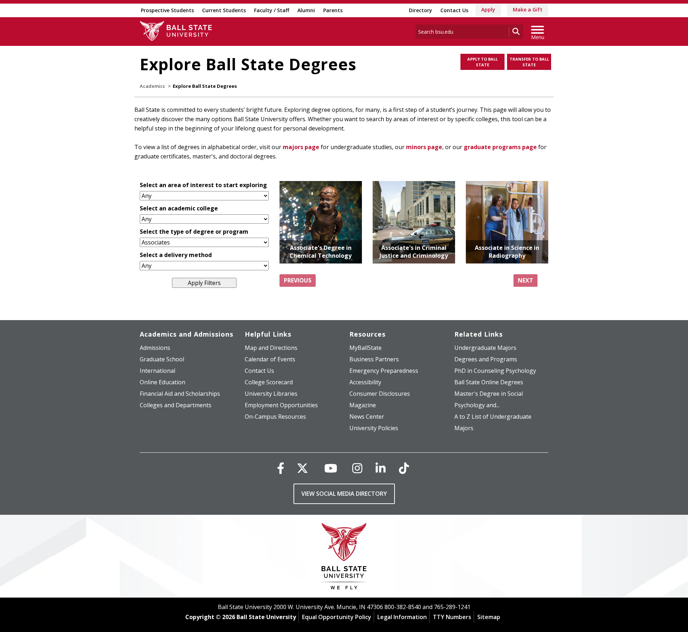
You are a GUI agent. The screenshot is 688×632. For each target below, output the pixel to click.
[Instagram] (357, 468)
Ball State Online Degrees (488, 382)
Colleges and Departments (175, 405)
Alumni (306, 10)
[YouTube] (330, 468)
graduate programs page (500, 147)
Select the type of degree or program (194, 232)
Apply (488, 9)
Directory (420, 10)
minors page (424, 147)
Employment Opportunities (281, 405)
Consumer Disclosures (379, 394)
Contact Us (454, 10)
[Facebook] (280, 468)
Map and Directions (271, 348)
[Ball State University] (344, 558)
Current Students (224, 10)
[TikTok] (404, 468)
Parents (333, 10)
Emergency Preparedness (383, 371)
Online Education (162, 382)
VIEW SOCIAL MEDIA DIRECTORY (344, 494)
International (157, 371)
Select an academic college (179, 208)
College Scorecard (269, 382)
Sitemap (488, 617)
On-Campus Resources (275, 416)
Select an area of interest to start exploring (203, 185)
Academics (152, 86)
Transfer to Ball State (529, 61)
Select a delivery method (176, 255)
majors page (301, 147)
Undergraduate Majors (485, 348)
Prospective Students (167, 10)
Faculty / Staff (271, 10)
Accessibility (365, 382)
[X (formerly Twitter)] (302, 468)
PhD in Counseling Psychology (495, 371)
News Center (366, 416)
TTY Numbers (452, 617)
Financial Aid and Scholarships (180, 394)
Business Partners (374, 359)
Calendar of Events (270, 359)
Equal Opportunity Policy (336, 617)
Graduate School (162, 359)
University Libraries (271, 394)
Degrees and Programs (485, 359)
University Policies (373, 428)
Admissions (155, 348)
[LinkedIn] (381, 468)
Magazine (362, 405)
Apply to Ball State (482, 61)
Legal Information (402, 617)
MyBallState (365, 348)
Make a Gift (528, 9)
